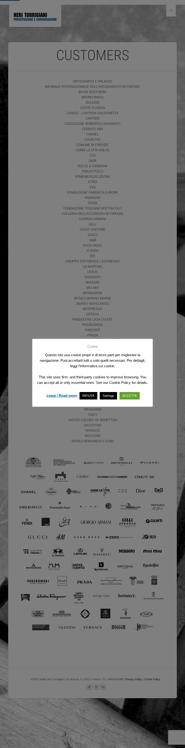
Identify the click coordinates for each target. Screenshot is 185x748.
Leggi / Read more (61, 395)
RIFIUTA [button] (88, 396)
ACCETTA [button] (129, 396)
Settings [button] (108, 396)
